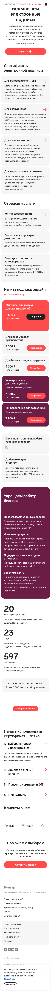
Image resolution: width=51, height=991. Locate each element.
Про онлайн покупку (14, 294)
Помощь (8, 941)
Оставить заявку (25, 866)
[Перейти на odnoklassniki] (9, 949)
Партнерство (25, 892)
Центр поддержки (12, 924)
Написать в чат (11, 937)
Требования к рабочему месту (18, 907)
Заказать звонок (12, 932)
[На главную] (9, 887)
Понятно (10, 984)
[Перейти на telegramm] (16, 949)
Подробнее (36, 316)
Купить (23, 51)
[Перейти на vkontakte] (5, 949)
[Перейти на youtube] (12, 949)
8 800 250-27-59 (11, 928)
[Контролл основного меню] (46, 4)
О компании (40, 892)
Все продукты (10, 892)
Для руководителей (13, 899)
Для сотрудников (12, 903)
